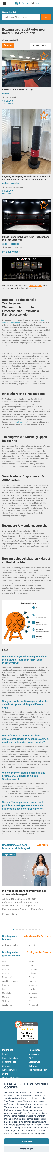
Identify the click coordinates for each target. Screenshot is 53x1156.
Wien (31, 1001)
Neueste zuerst (39, 45)
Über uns (6, 1066)
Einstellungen (26, 1149)
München (33, 993)
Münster (5, 997)
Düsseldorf (7, 977)
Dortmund (33, 969)
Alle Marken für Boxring (36, 936)
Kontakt (5, 1054)
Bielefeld (32, 961)
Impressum (34, 1054)
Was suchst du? (9, 12)
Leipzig (32, 989)
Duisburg (33, 973)
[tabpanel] (26, 885)
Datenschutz (34, 1062)
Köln (4, 989)
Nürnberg (33, 997)
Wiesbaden (7, 1005)
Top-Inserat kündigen (38, 1070)
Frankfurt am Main (10, 981)
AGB (31, 1058)
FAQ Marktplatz (9, 1062)
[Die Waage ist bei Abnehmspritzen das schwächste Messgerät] (26, 869)
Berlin (4, 961)
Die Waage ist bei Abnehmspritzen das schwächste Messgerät (24, 892)
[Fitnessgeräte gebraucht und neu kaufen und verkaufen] (26, 3)
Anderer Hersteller (10, 183)
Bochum (5, 965)
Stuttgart (6, 1001)
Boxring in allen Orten (37, 952)
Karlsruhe (33, 985)
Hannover (6, 985)
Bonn (31, 965)
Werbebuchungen (10, 1070)
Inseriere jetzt (35, 285)
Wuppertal (33, 1005)
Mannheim (6, 993)
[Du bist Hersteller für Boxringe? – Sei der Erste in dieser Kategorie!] (26, 216)
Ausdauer (23, 422)
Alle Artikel (42, 845)
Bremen (5, 969)
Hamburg (33, 981)
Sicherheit (33, 1066)
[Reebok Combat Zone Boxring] (26, 68)
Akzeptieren (26, 1141)
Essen (31, 977)
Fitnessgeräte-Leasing (12, 1078)
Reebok (5, 93)
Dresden (5, 973)
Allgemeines (9, 854)
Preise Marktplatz (10, 1058)
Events (5, 1074)
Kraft (17, 422)
